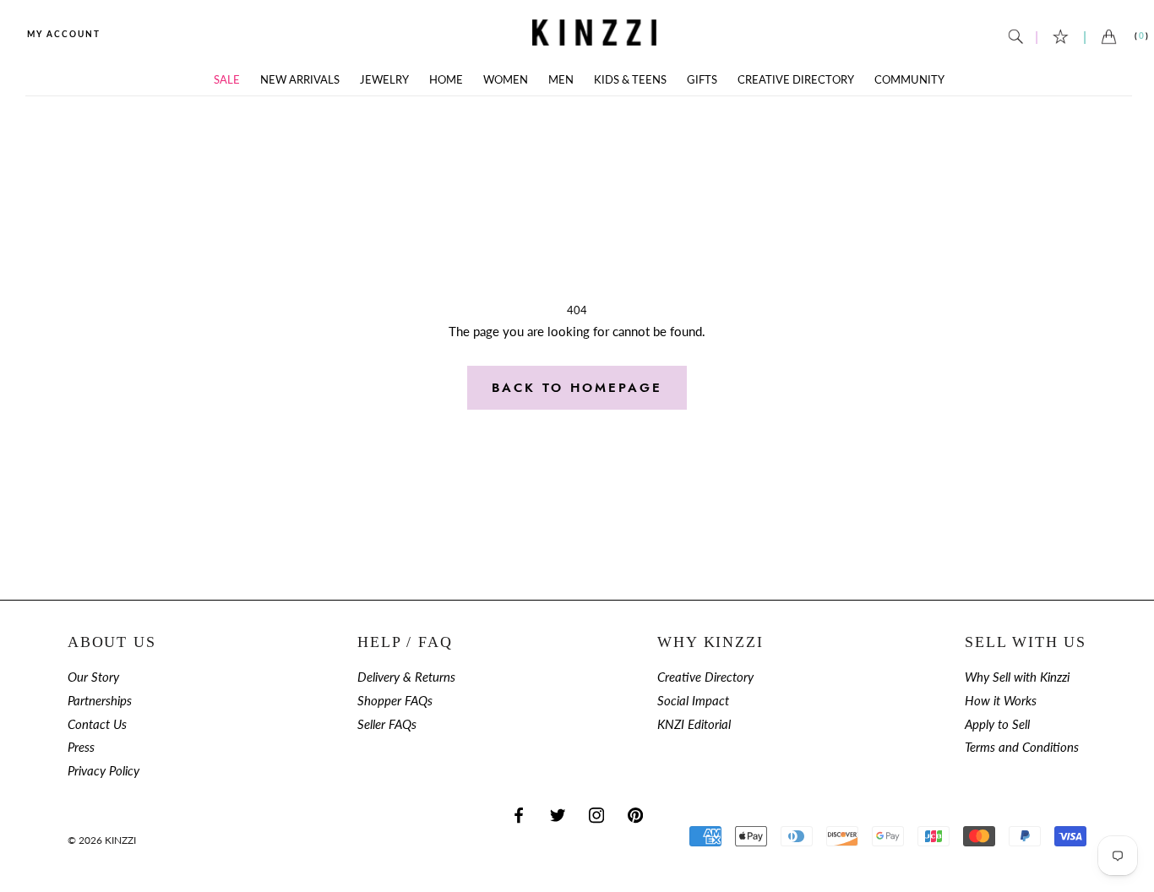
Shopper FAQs (395, 700)
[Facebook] (518, 815)
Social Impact (693, 700)
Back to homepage (577, 387)
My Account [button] (64, 34)
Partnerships (100, 700)
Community (909, 79)
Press (81, 747)
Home (446, 79)
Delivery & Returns (406, 677)
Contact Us (97, 724)
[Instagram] (596, 815)
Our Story (93, 677)
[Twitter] (557, 815)
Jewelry (384, 79)
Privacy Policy (103, 771)
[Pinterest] (635, 815)
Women (505, 79)
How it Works (1001, 700)
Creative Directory (796, 79)
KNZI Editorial (694, 724)
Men (561, 79)
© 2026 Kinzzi (102, 840)
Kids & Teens (630, 79)
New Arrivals (300, 79)
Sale (227, 79)
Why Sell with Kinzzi (1017, 677)
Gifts (702, 79)
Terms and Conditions (1022, 747)
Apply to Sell (997, 724)
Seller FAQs (386, 724)
